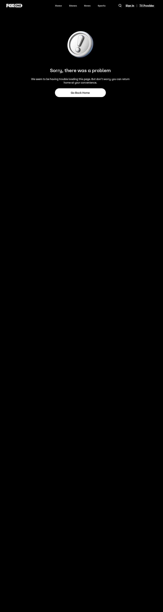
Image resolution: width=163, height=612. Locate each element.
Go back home (80, 93)
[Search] (120, 5)
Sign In (130, 5)
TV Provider (146, 5)
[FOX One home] (14, 5)
